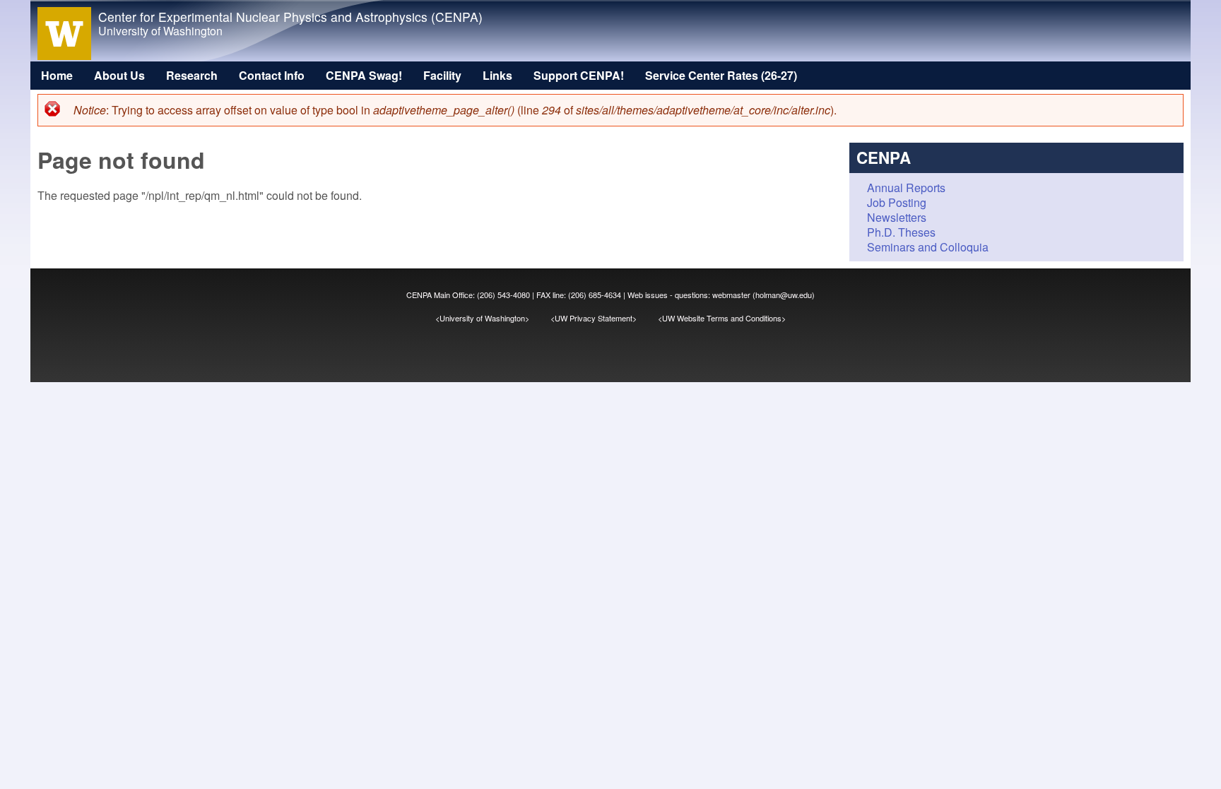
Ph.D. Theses (901, 232)
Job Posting (896, 202)
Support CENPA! (578, 75)
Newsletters (896, 217)
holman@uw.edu (783, 294)
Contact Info (272, 75)
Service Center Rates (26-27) (721, 75)
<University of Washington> (492, 318)
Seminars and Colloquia (928, 246)
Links (497, 75)
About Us (119, 75)
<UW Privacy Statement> (604, 318)
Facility (442, 75)
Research (192, 75)
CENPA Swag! (364, 75)
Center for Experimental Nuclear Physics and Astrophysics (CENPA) (290, 16)
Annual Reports (906, 187)
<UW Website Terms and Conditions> (722, 318)
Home (57, 75)
